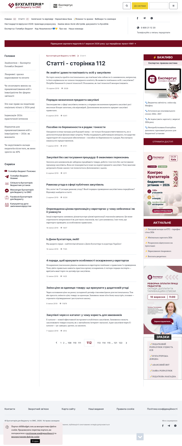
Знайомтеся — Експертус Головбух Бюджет (18, 64)
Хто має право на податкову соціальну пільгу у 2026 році (20, 105)
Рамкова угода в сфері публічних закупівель (75, 184)
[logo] (26, 6)
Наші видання (96, 409)
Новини (10, 19)
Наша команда (76, 28)
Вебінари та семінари (105, 19)
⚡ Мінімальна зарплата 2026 (158, 237)
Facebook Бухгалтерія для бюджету (21, 197)
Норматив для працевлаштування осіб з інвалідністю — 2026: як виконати (18, 132)
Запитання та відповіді (42, 19)
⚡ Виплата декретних (155, 256)
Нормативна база (63, 19)
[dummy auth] (158, 5)
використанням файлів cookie (25, 436)
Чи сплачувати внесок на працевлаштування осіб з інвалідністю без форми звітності (18, 90)
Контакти (10, 409)
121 (115, 343)
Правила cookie (125, 409)
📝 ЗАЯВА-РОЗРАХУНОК (160, 370)
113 (99, 343)
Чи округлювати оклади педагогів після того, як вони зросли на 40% (20, 148)
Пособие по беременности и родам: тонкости (76, 127)
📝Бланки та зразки (83, 19)
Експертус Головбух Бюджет (19, 28)
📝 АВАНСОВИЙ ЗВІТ (159, 364)
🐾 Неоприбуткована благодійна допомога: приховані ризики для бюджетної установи (160, 130)
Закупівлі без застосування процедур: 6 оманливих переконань (87, 157)
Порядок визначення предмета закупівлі (72, 99)
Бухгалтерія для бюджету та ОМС (61, 56)
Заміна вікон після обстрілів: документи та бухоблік (83, 24)
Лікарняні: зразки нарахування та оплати (17, 76)
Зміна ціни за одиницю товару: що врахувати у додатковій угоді (87, 287)
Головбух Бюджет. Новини (19, 176)
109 (69, 343)
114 (104, 343)
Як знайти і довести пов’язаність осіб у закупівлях (78, 72)
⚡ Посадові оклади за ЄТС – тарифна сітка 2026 (162, 231)
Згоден (35, 441)
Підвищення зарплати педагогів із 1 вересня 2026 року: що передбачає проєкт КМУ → (93, 43)
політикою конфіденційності (40, 433)
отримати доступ (163, 141)
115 (108, 343)
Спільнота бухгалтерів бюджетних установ (21, 183)
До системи (140, 6)
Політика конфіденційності (162, 409)
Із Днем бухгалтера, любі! (62, 239)
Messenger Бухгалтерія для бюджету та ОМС (22, 190)
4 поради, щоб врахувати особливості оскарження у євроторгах (87, 260)
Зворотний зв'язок (38, 409)
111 (79, 343)
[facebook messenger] (152, 18)
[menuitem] (11, 18)
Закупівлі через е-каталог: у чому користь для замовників (84, 314)
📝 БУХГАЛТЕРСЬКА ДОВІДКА (158, 357)
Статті (23, 19)
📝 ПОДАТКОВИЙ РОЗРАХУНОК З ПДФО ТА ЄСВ (161, 347)
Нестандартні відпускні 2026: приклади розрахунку (30, 24)
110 (74, 343)
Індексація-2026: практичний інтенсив (16, 117)
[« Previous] (57, 343)
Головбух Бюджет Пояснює (22, 171)
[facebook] (137, 18)
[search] (127, 5)
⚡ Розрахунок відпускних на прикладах (159, 244)
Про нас (63, 28)
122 (120, 343)
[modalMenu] (173, 5)
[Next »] (126, 343)
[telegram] (144, 18)
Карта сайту (68, 409)
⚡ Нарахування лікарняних (158, 251)
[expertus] (61, 5)
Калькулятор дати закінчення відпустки (20, 204)
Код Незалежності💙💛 (46, 28)
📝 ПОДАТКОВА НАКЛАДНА (162, 376)
